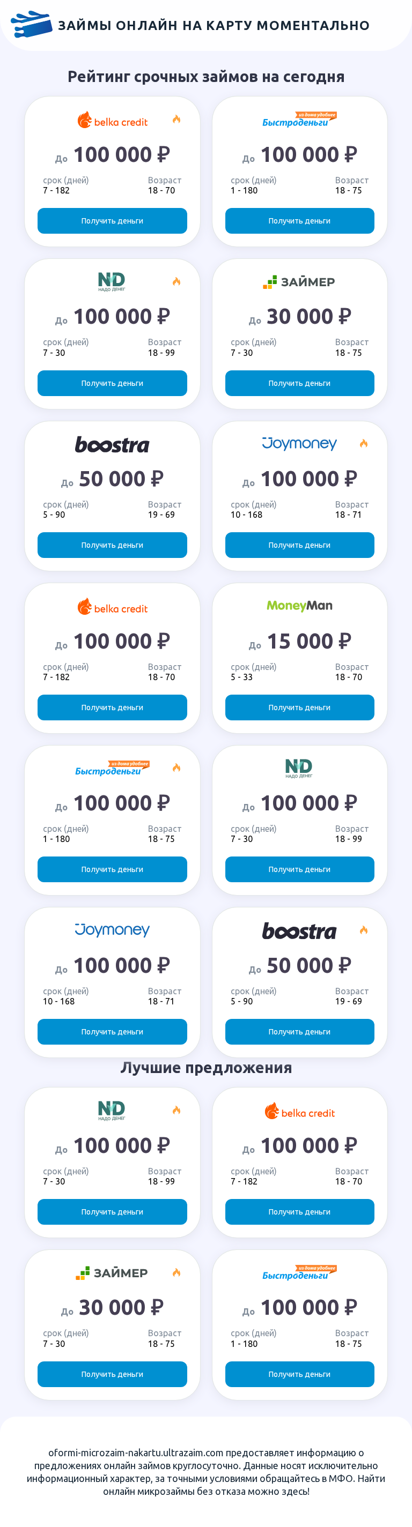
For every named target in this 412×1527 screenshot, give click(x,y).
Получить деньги (112, 221)
